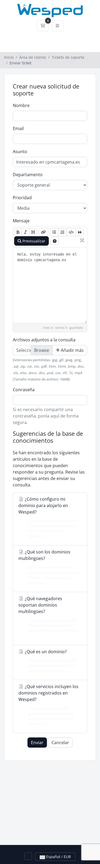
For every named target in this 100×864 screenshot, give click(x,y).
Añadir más (72, 350)
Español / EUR (58, 856)
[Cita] (80, 232)
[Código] (71, 232)
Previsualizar (33, 240)
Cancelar (60, 742)
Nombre (21, 105)
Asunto (20, 151)
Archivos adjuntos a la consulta (44, 340)
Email (18, 128)
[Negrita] (18, 232)
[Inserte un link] (43, 232)
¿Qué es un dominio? (50, 661)
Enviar (37, 742)
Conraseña (24, 390)
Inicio (9, 57)
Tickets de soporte (68, 57)
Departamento (28, 175)
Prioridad (22, 198)
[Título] (33, 232)
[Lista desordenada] (54, 232)
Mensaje (21, 221)
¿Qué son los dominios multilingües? (48, 567)
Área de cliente (32, 57)
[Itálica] (25, 232)
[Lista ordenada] (62, 232)
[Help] (54, 241)
